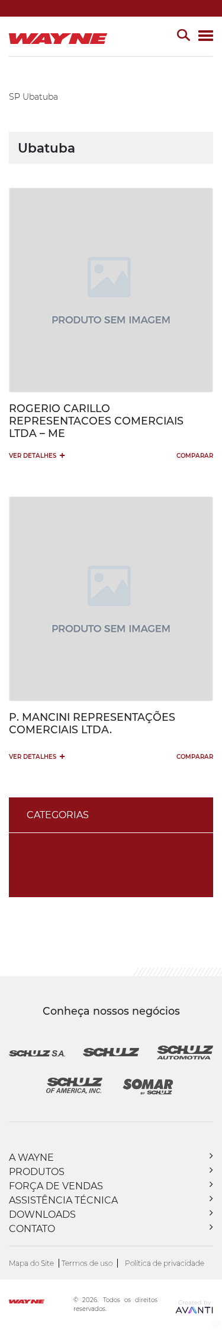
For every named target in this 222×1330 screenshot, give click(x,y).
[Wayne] (40, 1303)
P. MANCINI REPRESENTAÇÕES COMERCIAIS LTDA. (92, 723)
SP (14, 96)
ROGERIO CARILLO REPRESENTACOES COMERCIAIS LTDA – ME (96, 420)
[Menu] (205, 36)
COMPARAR (194, 456)
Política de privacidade (164, 1263)
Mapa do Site (31, 1263)
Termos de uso (87, 1263)
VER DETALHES (37, 455)
